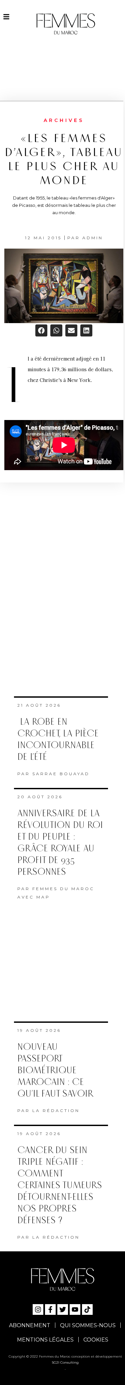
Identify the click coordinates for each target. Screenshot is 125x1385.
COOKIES (95, 1340)
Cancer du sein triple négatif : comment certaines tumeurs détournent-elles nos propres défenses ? (59, 1185)
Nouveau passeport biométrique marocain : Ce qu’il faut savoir (55, 1070)
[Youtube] (75, 1309)
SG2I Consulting (65, 1362)
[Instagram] (38, 1309)
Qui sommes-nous (88, 1325)
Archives (64, 120)
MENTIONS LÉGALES (45, 1340)
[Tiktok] (87, 1309)
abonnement (29, 1325)
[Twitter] (62, 1309)
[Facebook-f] (50, 1309)
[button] (41, 330)
